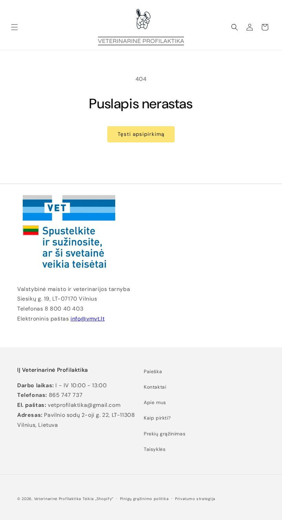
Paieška (153, 371)
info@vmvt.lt (87, 318)
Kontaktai (155, 387)
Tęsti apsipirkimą (141, 134)
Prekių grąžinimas (164, 434)
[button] (14, 27)
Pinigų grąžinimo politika (144, 498)
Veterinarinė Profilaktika (58, 498)
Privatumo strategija (195, 498)
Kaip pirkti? (157, 418)
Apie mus (155, 402)
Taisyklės (154, 449)
